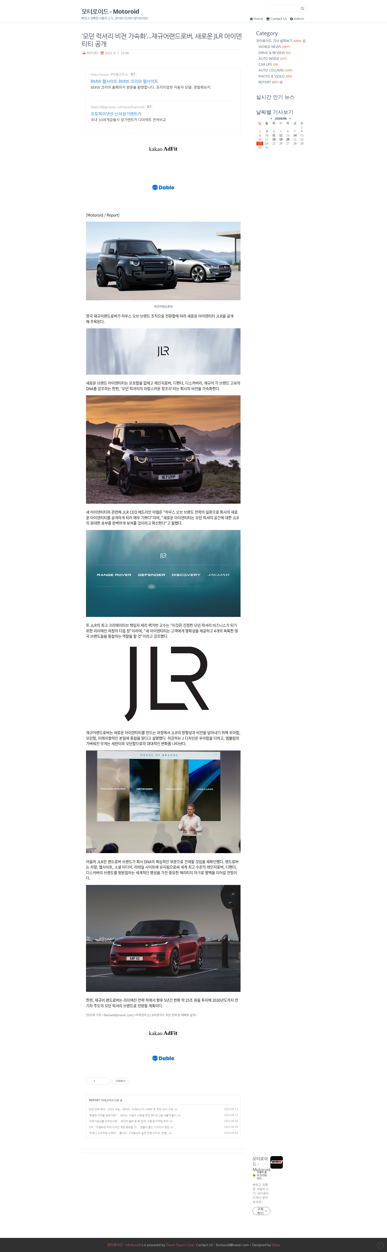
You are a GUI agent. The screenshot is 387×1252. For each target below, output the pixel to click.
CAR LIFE (268, 64)
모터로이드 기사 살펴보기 (278, 41)
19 (280, 139)
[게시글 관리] (105, 1081)
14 (295, 135)
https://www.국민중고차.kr (109, 74)
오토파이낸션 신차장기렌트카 (116, 113)
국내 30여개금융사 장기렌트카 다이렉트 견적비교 (128, 120)
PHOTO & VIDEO (275, 76)
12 (280, 135)
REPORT (93, 53)
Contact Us (278, 18)
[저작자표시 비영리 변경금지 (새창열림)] (135, 1081)
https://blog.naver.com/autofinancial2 (117, 107)
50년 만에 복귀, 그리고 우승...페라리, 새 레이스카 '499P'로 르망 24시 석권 (130, 1109)
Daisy (276, 1245)
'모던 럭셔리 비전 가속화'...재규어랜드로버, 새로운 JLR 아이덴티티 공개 (162, 39)
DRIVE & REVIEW (274, 52)
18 (273, 139)
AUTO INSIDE (272, 58)
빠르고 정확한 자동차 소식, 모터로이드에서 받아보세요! (261, 1193)
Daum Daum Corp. (180, 1245)
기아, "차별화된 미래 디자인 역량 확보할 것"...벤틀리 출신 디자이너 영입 (128, 1127)
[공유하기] (99, 1081)
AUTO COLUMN (275, 70)
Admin (299, 18)
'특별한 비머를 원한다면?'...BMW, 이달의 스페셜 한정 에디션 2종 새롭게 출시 (132, 1115)
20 (287, 139)
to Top (380, 1245)
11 (273, 135)
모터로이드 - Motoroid (110, 11)
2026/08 (281, 118)
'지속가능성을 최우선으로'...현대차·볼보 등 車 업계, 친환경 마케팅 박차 (128, 1121)
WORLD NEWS (274, 46)
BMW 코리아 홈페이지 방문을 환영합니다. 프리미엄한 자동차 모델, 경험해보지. (151, 87)
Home (258, 18)
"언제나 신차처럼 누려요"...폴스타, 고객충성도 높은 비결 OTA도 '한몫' (128, 1133)
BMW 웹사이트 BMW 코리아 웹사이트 (124, 81)
